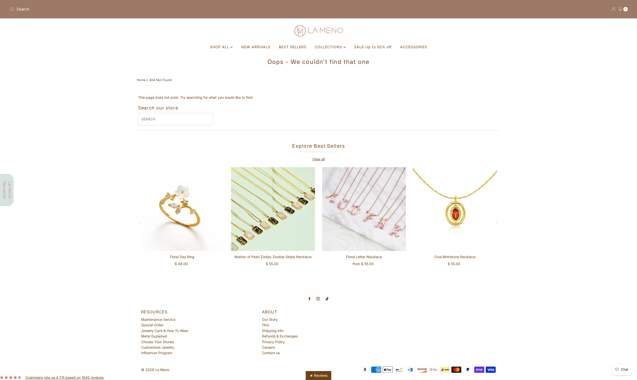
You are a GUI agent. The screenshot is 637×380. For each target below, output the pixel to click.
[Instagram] (318, 298)
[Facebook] (310, 298)
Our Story (270, 319)
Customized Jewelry (157, 347)
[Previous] (139, 222)
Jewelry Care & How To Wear (164, 331)
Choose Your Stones (157, 342)
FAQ (265, 325)
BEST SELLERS (292, 47)
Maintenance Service (158, 319)
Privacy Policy (273, 342)
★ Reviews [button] (318, 375)
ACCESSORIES (413, 47)
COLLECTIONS (329, 47)
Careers (268, 347)
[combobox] (162, 9)
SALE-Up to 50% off (373, 47)
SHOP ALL (220, 47)
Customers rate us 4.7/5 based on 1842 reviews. (64, 377)
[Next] (497, 222)
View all (318, 159)
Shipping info (272, 331)
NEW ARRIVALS (255, 47)
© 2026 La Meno (155, 370)
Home (141, 80)
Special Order (152, 325)
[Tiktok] (327, 298)
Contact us (271, 353)
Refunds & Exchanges (280, 336)
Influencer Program (156, 353)
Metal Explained (154, 336)
